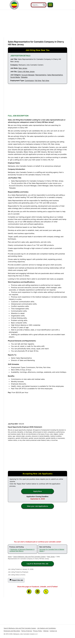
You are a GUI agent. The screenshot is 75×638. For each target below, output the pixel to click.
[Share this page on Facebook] (29, 591)
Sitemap (46, 631)
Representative (40, 75)
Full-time (38, 80)
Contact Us (53, 631)
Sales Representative (55, 75)
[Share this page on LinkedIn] (37, 591)
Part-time (45, 80)
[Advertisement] (37, 23)
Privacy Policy (37, 631)
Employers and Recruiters (12, 631)
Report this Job (17, 580)
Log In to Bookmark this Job (37, 564)
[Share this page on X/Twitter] (45, 591)
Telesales (24, 77)
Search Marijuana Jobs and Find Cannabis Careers (29, 556)
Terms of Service (26, 631)
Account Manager (27, 75)
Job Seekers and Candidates (46, 628)
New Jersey (22, 68)
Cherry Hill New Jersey (26, 71)
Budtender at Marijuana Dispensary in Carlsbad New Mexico (21, 550)
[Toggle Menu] (50, 5)
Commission (29, 80)
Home (10, 556)
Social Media (15, 77)
